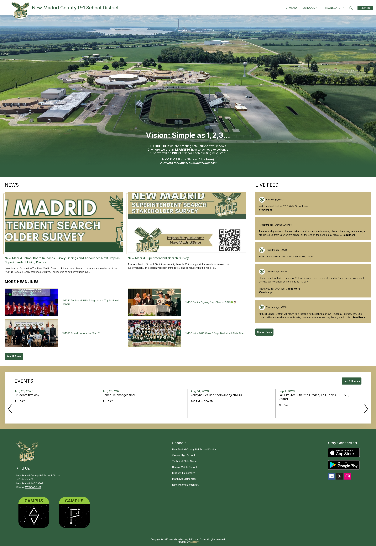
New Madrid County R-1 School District (194, 449)
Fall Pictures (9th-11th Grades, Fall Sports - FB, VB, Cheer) (313, 397)
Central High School (183, 455)
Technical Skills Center (185, 461)
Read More (349, 234)
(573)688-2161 (33, 487)
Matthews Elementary (184, 478)
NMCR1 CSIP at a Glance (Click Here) (188, 159)
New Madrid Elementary (185, 484)
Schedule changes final (120, 395)
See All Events (352, 381)
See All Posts (13, 356)
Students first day (28, 395)
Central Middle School (184, 467)
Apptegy (194, 542)
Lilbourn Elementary (183, 472)
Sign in (365, 7)
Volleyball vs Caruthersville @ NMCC (217, 395)
